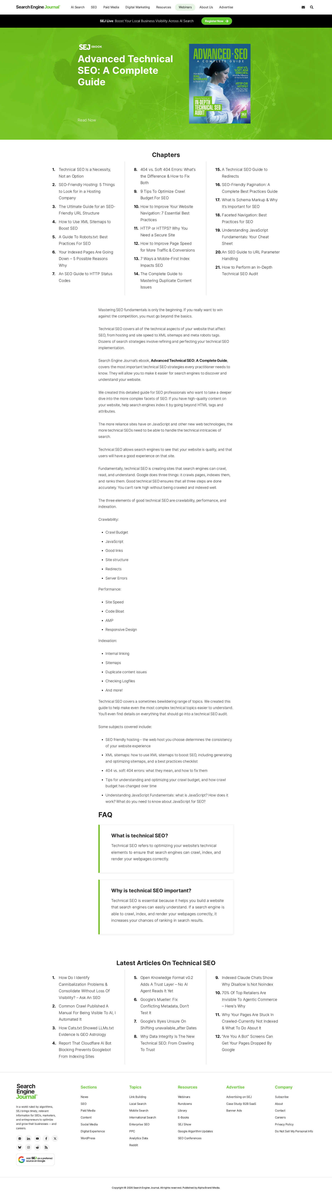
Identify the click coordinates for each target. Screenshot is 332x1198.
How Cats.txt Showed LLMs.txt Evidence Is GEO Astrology (86, 1031)
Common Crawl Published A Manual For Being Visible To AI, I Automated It (87, 1013)
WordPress (88, 1138)
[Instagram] (28, 1147)
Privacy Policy (284, 1124)
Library (182, 1110)
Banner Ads (234, 1110)
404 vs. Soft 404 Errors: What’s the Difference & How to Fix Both (168, 176)
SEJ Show (184, 1124)
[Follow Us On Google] (35, 1159)
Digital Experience (93, 1131)
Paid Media (111, 7)
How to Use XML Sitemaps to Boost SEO (85, 225)
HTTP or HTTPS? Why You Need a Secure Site (164, 231)
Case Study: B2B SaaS (241, 1104)
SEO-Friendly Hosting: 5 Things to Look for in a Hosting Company (87, 191)
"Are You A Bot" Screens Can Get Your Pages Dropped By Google (247, 1043)
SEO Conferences (190, 1138)
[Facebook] (46, 1138)
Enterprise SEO (139, 1124)
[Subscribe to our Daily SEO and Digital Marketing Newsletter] (303, 7)
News (84, 1097)
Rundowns (185, 1104)
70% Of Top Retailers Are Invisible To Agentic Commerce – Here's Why (249, 999)
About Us (206, 7)
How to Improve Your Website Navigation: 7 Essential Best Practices (166, 213)
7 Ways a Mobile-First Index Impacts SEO (165, 262)
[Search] (311, 7)
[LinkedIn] (28, 1138)
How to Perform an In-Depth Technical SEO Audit (247, 270)
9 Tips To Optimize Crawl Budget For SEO (162, 194)
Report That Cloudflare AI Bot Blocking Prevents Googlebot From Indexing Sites (85, 1050)
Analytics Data (138, 1138)
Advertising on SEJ (238, 1097)
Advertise (226, 7)
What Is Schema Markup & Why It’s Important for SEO (250, 203)
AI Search (77, 7)
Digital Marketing (137, 7)
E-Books (183, 1117)
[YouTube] (37, 1138)
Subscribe (281, 1097)
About (279, 1104)
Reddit (133, 1145)
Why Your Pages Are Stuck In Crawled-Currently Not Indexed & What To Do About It (250, 1021)
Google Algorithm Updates (195, 1131)
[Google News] (19, 1138)
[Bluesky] (19, 1147)
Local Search (137, 1104)
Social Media (89, 1124)
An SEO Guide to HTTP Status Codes (85, 277)
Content (86, 1117)
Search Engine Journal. (146, 1187)
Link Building (137, 1097)
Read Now (87, 120)
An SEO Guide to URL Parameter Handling (251, 255)
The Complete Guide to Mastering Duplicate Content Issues (166, 280)
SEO (94, 7)
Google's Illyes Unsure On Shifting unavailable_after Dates (168, 1024)
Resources (163, 7)
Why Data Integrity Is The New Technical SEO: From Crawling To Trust (167, 1043)
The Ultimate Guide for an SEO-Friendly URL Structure (87, 210)
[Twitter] (54, 1138)
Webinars (185, 7)
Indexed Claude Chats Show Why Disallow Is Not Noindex (247, 981)
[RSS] (46, 1147)
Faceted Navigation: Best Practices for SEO (244, 218)
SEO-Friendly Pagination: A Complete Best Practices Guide (249, 188)
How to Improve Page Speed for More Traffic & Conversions (167, 246)
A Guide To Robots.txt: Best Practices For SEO (83, 240)
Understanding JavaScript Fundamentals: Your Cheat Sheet (245, 237)
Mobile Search (138, 1110)
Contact (280, 1110)
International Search (142, 1117)
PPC (132, 1131)
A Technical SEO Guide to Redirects (244, 172)
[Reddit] (37, 1147)
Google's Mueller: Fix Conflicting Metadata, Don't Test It (164, 1006)
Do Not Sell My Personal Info (294, 1131)
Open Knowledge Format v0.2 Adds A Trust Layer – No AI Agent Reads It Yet (166, 984)
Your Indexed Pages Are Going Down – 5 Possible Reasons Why (86, 259)
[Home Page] (38, 7)
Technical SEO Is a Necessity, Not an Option (85, 172)
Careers (280, 1117)
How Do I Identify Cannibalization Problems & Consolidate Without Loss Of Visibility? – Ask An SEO (84, 987)
